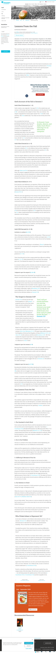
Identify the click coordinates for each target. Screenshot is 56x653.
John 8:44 (22, 331)
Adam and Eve (23, 170)
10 (41, 430)
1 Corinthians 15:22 (31, 565)
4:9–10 (48, 237)
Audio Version (20, 35)
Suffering (3, 15)
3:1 (45, 150)
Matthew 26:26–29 (26, 496)
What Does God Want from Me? (5, 18)
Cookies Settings (29, 648)
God (21, 20)
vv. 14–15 (32, 272)
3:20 (41, 113)
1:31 (37, 108)
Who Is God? (4, 20)
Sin (23, 20)
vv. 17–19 (31, 364)
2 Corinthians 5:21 (35, 475)
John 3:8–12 (18, 335)
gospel (30, 301)
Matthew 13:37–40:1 (46, 333)
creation (40, 405)
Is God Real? (4, 9)
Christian (49, 65)
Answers (17, 20)
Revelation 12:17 (41, 335)
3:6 (15, 210)
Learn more (48, 643)
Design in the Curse (41, 580)
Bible (27, 75)
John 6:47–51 (18, 496)
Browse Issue (33, 609)
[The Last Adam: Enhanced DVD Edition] (20, 622)
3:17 (34, 210)
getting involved (37, 638)
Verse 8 (42, 244)
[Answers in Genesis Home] (6, 3)
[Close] (32, 640)
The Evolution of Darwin (25, 580)
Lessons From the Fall (34, 20)
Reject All (28, 645)
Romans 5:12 (23, 520)
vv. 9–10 (22, 253)
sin (17, 212)
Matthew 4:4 (36, 430)
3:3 (24, 138)
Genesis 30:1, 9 (18, 192)
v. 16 (31, 344)
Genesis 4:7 (41, 358)
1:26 (16, 112)
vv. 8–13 (28, 232)
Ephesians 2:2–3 (30, 331)
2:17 (15, 139)
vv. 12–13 (20, 259)
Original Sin (27, 20)
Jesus (25, 340)
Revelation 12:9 (36, 288)
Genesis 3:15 (35, 292)
